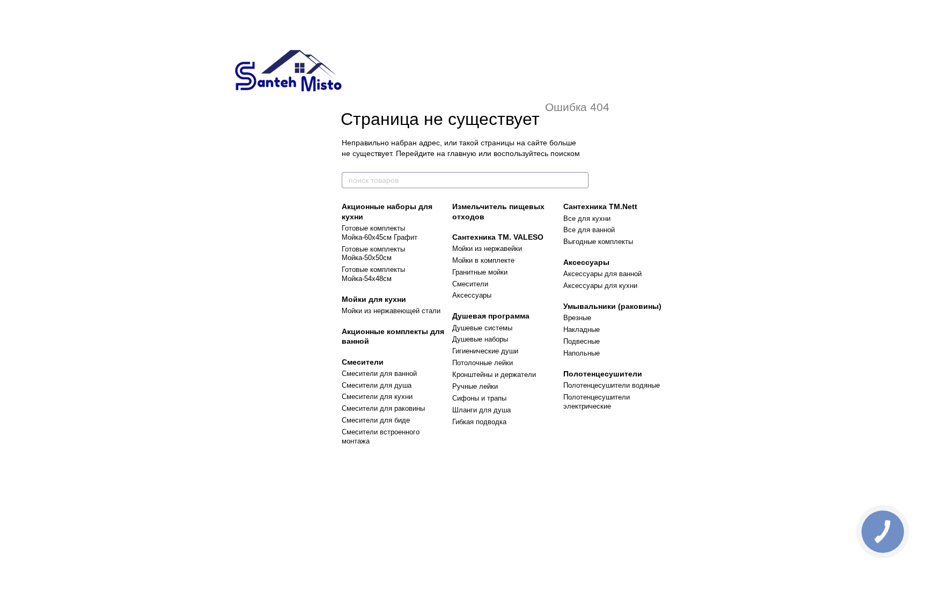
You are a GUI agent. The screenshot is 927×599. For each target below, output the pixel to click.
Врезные (577, 318)
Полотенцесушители (602, 373)
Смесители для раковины (383, 408)
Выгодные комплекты (598, 242)
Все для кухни (586, 219)
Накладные (581, 330)
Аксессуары (471, 295)
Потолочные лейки (482, 363)
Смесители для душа (376, 385)
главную (461, 153)
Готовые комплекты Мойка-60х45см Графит (379, 232)
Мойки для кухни (374, 299)
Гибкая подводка (479, 422)
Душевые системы (482, 328)
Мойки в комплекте (483, 260)
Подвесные (581, 341)
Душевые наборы (480, 339)
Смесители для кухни (377, 397)
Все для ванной (589, 230)
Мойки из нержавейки (487, 249)
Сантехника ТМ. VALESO (497, 237)
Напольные (581, 353)
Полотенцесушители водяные (611, 385)
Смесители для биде (376, 420)
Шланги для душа (481, 410)
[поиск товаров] (579, 180)
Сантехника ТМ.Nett (600, 206)
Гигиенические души (485, 351)
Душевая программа (490, 316)
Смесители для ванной (379, 373)
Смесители (363, 362)
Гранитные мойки (479, 272)
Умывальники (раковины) (612, 306)
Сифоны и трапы (479, 398)
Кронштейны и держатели (494, 375)
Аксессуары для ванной (602, 274)
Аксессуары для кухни (600, 286)
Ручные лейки (475, 386)
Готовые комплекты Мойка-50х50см (373, 253)
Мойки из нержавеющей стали (391, 311)
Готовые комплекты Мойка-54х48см (373, 274)
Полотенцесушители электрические (596, 401)
